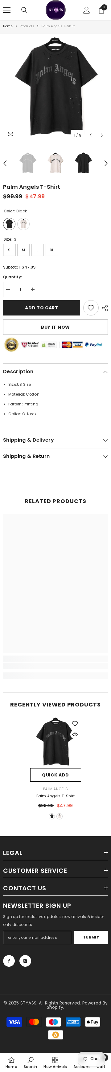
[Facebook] (9, 961)
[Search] (24, 10)
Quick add (55, 775)
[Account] (86, 10)
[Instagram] (25, 961)
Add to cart (41, 308)
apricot (59, 816)
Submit (91, 937)
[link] (91, 307)
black (52, 816)
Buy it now (55, 327)
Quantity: (12, 277)
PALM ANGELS (55, 788)
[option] (55, 89)
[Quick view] (75, 734)
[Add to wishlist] (75, 723)
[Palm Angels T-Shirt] (55, 743)
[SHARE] (103, 308)
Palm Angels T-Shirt (55, 796)
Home (8, 26)
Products (27, 26)
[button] (90, 135)
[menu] (6, 10)
